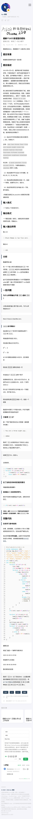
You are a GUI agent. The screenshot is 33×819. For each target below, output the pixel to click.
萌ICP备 (3, 811)
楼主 (11, 682)
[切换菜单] (30, 4)
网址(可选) (7, 739)
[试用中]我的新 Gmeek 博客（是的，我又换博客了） (13, 792)
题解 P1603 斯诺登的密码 (14, 38)
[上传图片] (13, 756)
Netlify (19, 796)
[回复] (27, 769)
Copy (27, 238)
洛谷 (10, 49)
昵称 (6, 732)
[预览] (16, 756)
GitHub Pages (4, 796)
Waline (25, 778)
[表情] (9, 756)
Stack (5, 814)
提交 (26, 759)
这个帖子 (6, 682)
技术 (5, 692)
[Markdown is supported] (6, 756)
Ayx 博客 (4, 14)
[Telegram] (5, 21)
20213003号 (8, 811)
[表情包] (11, 756)
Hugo (7, 812)
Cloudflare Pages (13, 796)
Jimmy (9, 814)
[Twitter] (8, 21)
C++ (18, 692)
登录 (20, 759)
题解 (24, 692)
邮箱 (6, 735)
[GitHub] (2, 21)
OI (12, 692)
